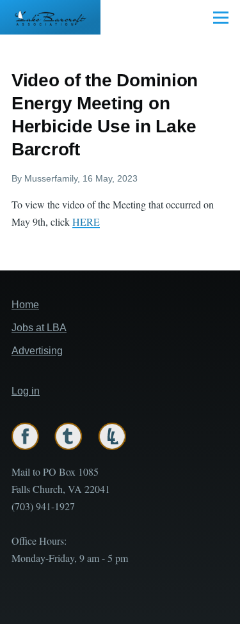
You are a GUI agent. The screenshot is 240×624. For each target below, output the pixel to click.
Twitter (68, 436)
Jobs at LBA (39, 327)
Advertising (37, 350)
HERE (86, 221)
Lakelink (112, 436)
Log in (26, 391)
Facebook (25, 436)
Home (25, 304)
